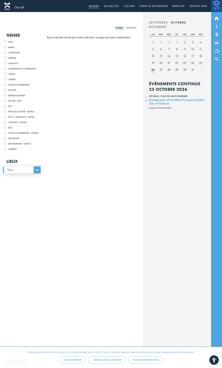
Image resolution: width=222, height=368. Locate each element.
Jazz (10, 127)
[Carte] (216, 34)
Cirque (11, 73)
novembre (158, 27)
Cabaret (12, 148)
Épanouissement (16, 95)
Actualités (111, 6)
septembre (158, 22)
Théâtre (12, 57)
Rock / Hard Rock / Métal (21, 116)
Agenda (94, 6)
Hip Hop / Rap (14, 100)
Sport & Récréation (153, 6)
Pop (10, 106)
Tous (10, 41)
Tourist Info (198, 6)
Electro (12, 90)
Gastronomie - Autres (19, 143)
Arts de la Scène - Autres (21, 111)
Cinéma (12, 79)
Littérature (14, 52)
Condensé (131, 27)
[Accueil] (216, 18)
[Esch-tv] (216, 50)
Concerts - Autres (17, 122)
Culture (129, 6)
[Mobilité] (216, 42)
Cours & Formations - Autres (23, 132)
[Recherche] (216, 58)
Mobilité (178, 6)
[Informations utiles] (216, 26)
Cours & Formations (19, 84)
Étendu (119, 27)
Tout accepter (72, 360)
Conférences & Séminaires (22, 68)
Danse (11, 47)
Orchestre (13, 138)
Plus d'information (146, 360)
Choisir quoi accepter (107, 360)
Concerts (13, 63)
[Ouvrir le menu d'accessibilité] (214, 360)
